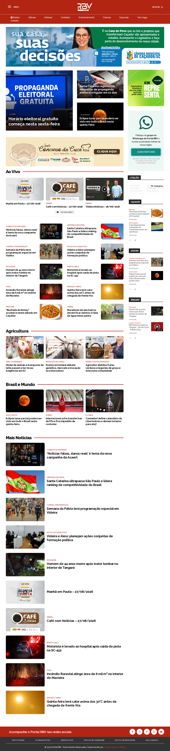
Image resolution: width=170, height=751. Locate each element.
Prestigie (10, 307)
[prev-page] (130, 240)
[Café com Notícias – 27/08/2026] (65, 189)
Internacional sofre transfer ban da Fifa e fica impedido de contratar (64, 421)
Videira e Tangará (135, 323)
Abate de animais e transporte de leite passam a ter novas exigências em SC (25, 368)
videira (49, 203)
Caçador (135, 202)
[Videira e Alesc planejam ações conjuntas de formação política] (112, 251)
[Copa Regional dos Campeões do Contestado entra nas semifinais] (157, 226)
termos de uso (150, 161)
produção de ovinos (55, 362)
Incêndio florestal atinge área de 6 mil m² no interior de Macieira (21, 293)
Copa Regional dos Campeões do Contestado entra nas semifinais (138, 228)
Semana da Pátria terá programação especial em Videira (21, 252)
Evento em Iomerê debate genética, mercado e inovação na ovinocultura (63, 368)
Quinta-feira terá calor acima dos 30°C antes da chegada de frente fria (80, 293)
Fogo (8, 287)
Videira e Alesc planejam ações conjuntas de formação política (81, 252)
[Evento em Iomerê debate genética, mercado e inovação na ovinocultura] (65, 347)
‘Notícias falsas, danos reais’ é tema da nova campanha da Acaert (21, 232)
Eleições (12, 114)
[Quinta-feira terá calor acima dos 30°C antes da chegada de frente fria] (112, 292)
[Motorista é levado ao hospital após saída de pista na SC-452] (112, 272)
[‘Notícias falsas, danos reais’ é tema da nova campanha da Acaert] (51, 231)
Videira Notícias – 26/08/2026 (103, 206)
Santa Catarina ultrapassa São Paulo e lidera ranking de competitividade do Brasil (81, 232)
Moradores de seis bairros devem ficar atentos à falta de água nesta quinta (82, 313)
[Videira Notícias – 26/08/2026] (105, 189)
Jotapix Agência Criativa (114, 747)
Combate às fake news (16, 226)
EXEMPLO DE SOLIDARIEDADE (97, 362)
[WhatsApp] (154, 732)
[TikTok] (147, 732)
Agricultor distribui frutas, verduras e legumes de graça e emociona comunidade (103, 368)
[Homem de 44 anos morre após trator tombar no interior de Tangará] (51, 272)
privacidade (141, 163)
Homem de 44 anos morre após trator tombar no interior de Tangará (20, 272)
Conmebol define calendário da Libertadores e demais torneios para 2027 (104, 421)
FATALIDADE (10, 267)
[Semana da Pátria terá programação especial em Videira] (51, 251)
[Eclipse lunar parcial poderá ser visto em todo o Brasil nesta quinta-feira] (100, 116)
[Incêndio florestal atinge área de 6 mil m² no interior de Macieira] (51, 292)
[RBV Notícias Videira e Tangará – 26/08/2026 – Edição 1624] (157, 326)
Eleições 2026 (85, 82)
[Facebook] (132, 732)
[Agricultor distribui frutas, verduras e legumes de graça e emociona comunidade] (105, 347)
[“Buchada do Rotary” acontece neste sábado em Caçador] (51, 312)
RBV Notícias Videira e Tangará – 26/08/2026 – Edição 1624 (139, 327)
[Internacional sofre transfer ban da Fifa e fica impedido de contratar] (65, 401)
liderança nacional (76, 225)
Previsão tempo (74, 287)
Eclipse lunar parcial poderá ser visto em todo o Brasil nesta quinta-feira (24, 421)
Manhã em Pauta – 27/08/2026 (23, 203)
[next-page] (134, 240)
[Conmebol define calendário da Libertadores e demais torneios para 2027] (105, 401)
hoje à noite (85, 115)
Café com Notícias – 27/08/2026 (64, 206)
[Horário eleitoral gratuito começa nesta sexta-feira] (39, 100)
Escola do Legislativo (77, 246)
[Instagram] (140, 732)
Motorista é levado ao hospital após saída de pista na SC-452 (83, 272)
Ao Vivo (13, 171)
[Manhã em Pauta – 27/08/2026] (25, 189)
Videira (89, 203)
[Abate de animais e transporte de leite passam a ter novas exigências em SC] (25, 347)
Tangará (134, 300)
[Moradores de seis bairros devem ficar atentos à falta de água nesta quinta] (112, 312)
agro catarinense (14, 362)
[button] (158, 7)
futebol (89, 415)
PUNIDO (49, 415)
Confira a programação (17, 246)
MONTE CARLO (73, 267)
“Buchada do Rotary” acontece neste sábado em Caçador (21, 313)
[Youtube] (161, 732)
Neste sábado (133, 223)
